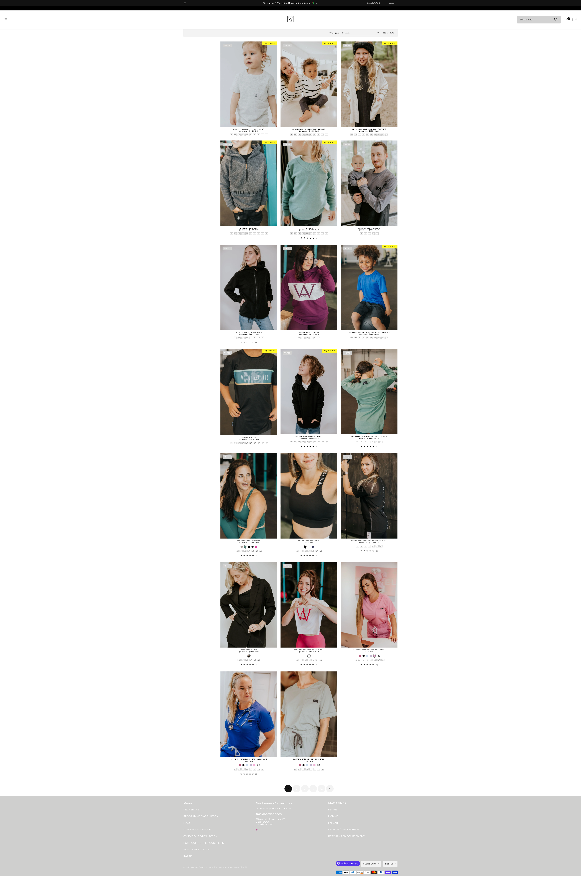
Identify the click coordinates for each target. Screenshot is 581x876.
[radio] (231, 135)
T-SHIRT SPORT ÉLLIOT (248, 437)
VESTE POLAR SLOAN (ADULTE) (249, 332)
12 (321, 788)
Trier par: (334, 33)
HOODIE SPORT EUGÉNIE (309, 332)
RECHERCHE (191, 809)
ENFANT (333, 822)
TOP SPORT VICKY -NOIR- (309, 541)
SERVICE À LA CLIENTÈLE (343, 829)
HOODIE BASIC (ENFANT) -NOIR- (308, 436)
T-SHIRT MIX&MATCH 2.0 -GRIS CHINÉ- (248, 129)
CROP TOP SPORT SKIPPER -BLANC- (309, 650)
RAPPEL (188, 856)
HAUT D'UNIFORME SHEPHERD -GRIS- (309, 759)
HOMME (333, 816)
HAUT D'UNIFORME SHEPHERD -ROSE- (369, 650)
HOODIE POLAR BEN (248, 228)
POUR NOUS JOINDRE (197, 829)
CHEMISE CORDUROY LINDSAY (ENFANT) (369, 129)
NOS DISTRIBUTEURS (196, 849)
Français (391, 3)
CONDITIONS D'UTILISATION (200, 836)
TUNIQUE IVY (309, 228)
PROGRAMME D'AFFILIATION (200, 816)
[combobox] (539, 19)
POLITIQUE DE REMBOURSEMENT (204, 842)
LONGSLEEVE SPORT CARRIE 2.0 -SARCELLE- (369, 436)
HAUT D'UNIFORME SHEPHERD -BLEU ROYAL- (249, 759)
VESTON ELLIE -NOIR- (249, 650)
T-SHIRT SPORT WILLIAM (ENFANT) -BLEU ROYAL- (369, 332)
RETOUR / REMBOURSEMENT (346, 836)
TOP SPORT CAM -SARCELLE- (249, 541)
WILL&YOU (196, 867)
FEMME (333, 809)
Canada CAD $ (374, 3)
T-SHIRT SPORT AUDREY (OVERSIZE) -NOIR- (369, 541)
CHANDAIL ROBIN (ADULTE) (369, 228)
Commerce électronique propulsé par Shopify (224, 867)
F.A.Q (186, 822)
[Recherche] (555, 20)
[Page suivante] (330, 788)
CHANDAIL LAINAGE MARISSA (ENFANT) (308, 129)
